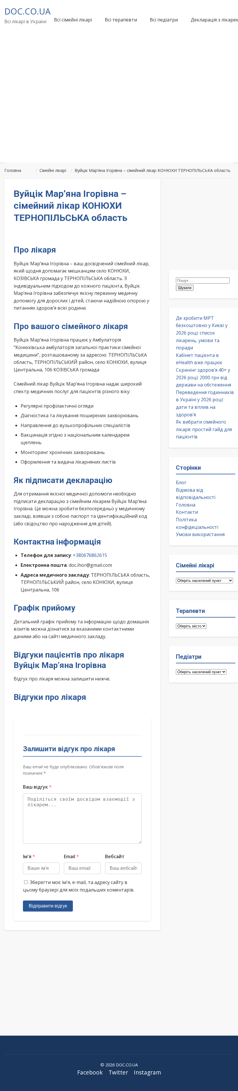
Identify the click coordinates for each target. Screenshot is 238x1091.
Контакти (187, 512)
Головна (185, 505)
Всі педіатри (164, 20)
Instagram (147, 1072)
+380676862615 (90, 555)
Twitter (118, 1072)
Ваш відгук (37, 787)
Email (71, 856)
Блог (181, 482)
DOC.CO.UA (27, 11)
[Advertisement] (119, 114)
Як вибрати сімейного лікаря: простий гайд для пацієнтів (204, 429)
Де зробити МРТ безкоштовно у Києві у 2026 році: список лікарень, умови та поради (202, 333)
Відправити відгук (48, 905)
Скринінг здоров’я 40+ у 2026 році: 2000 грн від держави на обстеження (203, 377)
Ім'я (29, 856)
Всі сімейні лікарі (73, 20)
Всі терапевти (121, 20)
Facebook (90, 1072)
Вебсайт (115, 856)
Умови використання (200, 534)
